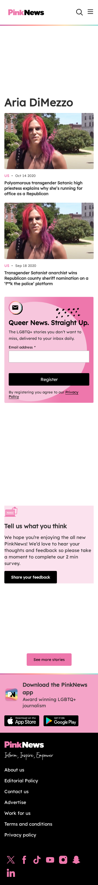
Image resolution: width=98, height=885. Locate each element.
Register (49, 379)
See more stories (49, 659)
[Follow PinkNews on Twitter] (11, 861)
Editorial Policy (21, 780)
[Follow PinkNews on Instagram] (63, 861)
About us (14, 770)
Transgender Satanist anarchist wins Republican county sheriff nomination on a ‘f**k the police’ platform (46, 278)
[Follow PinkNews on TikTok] (37, 861)
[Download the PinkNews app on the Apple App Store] (21, 720)
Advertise (15, 802)
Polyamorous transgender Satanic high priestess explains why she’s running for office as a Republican (43, 188)
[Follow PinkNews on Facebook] (24, 861)
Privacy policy (20, 835)
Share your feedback (30, 577)
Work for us (17, 813)
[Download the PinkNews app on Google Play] (61, 720)
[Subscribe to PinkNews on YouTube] (50, 861)
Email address (29, 347)
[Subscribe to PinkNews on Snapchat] (76, 861)
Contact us (16, 791)
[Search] (79, 12)
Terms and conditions (28, 824)
